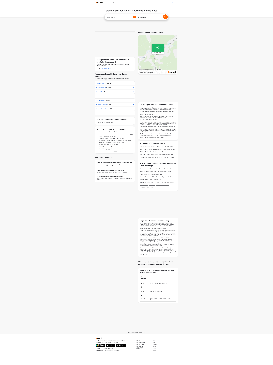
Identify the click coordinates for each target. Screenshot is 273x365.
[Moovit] (99, 3)
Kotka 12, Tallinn (171, 168)
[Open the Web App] (121, 345)
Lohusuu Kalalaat (162, 151)
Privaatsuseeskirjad (109, 350)
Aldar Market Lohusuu (145, 154)
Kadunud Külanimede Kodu (146, 149)
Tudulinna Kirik (143, 157)
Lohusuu (169, 151)
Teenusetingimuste (99, 350)
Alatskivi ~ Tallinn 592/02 (167, 146)
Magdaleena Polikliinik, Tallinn (146, 182)
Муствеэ (172, 157)
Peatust (154, 346)
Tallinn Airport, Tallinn (145, 174)
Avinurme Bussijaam (155, 146)
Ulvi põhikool (143, 151)
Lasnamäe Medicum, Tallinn (146, 187)
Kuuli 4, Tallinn (143, 168)
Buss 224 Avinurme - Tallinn (159, 149)
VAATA (112, 122)
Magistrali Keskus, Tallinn (167, 176)
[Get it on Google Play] (100, 345)
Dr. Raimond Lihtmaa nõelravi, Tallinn (148, 171)
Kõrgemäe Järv (153, 151)
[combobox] (119, 17)
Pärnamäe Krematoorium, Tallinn (147, 176)
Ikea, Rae (158, 176)
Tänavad (155, 344)
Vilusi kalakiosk (154, 154)
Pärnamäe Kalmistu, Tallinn (164, 171)
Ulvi (147, 151)
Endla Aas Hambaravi (145, 146)
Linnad (154, 348)
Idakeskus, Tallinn (144, 185)
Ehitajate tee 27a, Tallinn (160, 182)
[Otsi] (165, 16)
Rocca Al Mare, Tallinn (161, 168)
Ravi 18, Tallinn (170, 182)
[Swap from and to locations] (134, 17)
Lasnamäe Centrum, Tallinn (162, 185)
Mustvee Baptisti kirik (157, 157)
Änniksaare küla (171, 149)
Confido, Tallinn (151, 168)
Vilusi (172, 154)
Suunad (154, 350)
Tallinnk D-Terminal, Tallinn (155, 179)
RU (141, 348)
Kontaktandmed (117, 350)
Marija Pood (166, 157)
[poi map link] (157, 55)
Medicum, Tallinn (144, 179)
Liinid (154, 340)
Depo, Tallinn (152, 185)
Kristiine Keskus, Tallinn (156, 174)
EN (138, 348)
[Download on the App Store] (110, 345)
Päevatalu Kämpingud (164, 154)
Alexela (149, 157)
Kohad (154, 342)
